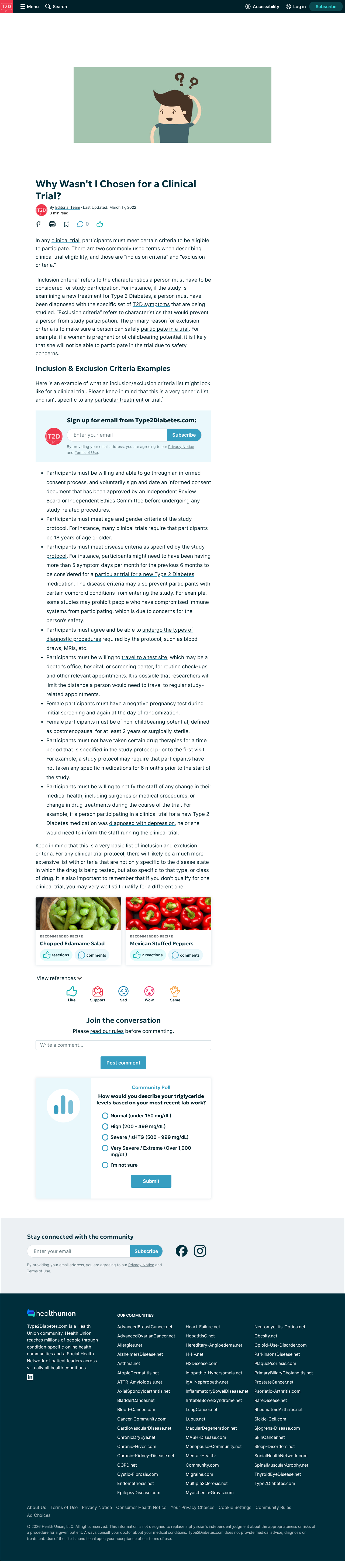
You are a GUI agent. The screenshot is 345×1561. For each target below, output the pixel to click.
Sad (120, 994)
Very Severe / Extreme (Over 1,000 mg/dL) (151, 1151)
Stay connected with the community (80, 1236)
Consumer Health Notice (141, 1507)
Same (172, 994)
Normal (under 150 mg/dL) (141, 1115)
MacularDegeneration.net (211, 1428)
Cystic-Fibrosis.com (137, 1474)
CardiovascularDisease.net (144, 1428)
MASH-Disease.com (206, 1437)
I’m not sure (124, 1165)
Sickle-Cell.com (270, 1419)
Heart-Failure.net (203, 1326)
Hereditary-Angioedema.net (214, 1345)
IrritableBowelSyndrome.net (214, 1400)
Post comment (123, 1063)
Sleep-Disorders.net (274, 1446)
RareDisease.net (270, 1400)
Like (68, 994)
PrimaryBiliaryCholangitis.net (283, 1372)
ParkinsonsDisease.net (277, 1354)
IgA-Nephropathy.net (207, 1382)
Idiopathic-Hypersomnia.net (214, 1372)
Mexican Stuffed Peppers (162, 943)
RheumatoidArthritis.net (278, 1409)
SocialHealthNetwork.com (281, 1455)
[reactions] (100, 224)
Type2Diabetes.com (274, 1483)
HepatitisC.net (200, 1336)
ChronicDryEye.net (136, 1437)
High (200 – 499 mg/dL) (138, 1126)
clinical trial (65, 240)
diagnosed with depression (142, 823)
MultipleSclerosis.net (207, 1483)
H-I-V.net (194, 1354)
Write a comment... (61, 1045)
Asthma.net (128, 1363)
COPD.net (127, 1465)
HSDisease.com (202, 1363)
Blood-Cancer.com (136, 1409)
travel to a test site (144, 657)
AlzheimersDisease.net (140, 1354)
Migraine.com (199, 1474)
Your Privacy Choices (192, 1507)
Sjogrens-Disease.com (277, 1428)
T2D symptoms (151, 304)
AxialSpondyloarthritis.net (143, 1391)
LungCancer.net (202, 1409)
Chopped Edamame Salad (72, 943)
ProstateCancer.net (274, 1382)
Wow (146, 994)
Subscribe (326, 6)
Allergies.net (129, 1345)
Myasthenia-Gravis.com (210, 1492)
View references (57, 978)
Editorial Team (67, 207)
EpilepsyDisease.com (138, 1492)
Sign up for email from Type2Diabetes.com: (131, 420)
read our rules (107, 1031)
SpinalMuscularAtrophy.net (281, 1465)
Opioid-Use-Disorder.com (280, 1345)
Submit (151, 1181)
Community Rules (273, 1507)
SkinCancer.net (269, 1437)
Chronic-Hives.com (136, 1446)
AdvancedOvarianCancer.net (146, 1336)
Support (96, 994)
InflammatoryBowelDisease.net (217, 1391)
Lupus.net (195, 1419)
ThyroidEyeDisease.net (277, 1474)
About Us (36, 1507)
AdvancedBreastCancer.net (144, 1326)
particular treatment (119, 400)
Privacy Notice (181, 446)
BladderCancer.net (136, 1400)
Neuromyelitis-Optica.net (279, 1326)
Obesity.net (265, 1336)
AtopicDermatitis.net (138, 1372)
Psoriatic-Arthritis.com (277, 1391)
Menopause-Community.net (214, 1446)
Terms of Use (86, 452)
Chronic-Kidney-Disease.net (145, 1455)
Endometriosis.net (135, 1483)
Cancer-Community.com (142, 1419)
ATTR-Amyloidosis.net (139, 1382)
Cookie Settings (235, 1507)
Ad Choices (38, 1515)
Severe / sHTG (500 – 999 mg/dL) (150, 1137)
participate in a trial (165, 329)
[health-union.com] (51, 1315)
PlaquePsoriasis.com (275, 1363)
